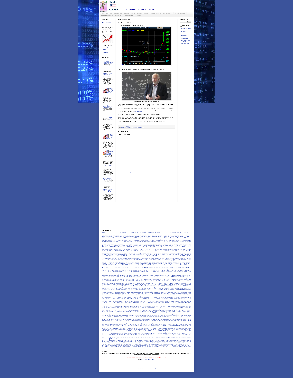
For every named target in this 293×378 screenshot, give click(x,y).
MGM (172, 297)
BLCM (172, 246)
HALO (167, 280)
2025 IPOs (159, 232)
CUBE (185, 259)
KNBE (186, 289)
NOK (156, 303)
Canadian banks (159, 250)
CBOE (137, 251)
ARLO (118, 241)
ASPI (169, 241)
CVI (125, 260)
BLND (188, 246)
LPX (115, 294)
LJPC (124, 293)
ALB (107, 237)
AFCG (124, 236)
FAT (179, 271)
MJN (116, 298)
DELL (175, 262)
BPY (168, 248)
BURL (155, 249)
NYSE (110, 306)
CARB (105, 251)
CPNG (137, 258)
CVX (136, 260)
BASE (158, 244)
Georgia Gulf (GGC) (163, 276)
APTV (166, 240)
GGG (188, 276)
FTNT (155, 275)
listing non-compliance (110, 293)
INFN (122, 285)
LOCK (166, 293)
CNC (153, 255)
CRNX (180, 258)
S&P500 (104, 49)
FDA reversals (130, 272)
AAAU (139, 233)
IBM (142, 284)
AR (174, 240)
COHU (103, 257)
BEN (147, 245)
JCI (118, 288)
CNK (159, 255)
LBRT (122, 292)
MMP (146, 298)
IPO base (109, 287)
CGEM (134, 253)
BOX (162, 248)
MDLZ (125, 297)
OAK (123, 306)
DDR (151, 262)
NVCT (157, 305)
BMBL (112, 248)
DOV (151, 264)
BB (166, 244)
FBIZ (182, 271)
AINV (166, 236)
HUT (113, 284)
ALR (156, 237)
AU (129, 242)
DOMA (143, 264)
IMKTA (183, 284)
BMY (125, 248)
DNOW (119, 264)
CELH (185, 251)
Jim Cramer (144, 288)
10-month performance (108, 232)
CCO (160, 251)
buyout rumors (182, 249)
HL (178, 281)
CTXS (181, 259)
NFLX (184, 302)
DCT (143, 262)
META (162, 297)
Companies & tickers (129, 15)
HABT (158, 280)
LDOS (129, 292)
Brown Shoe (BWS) (131, 249)
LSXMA (129, 294)
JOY (179, 288)
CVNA (127, 260)
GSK (114, 280)
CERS (122, 253)
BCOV (111, 245)
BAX (162, 244)
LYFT (184, 294)
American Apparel (116, 239)
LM (140, 293)
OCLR (135, 306)
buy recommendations (163, 249)
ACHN (130, 235)
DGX (108, 263)
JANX (103, 288)
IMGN (178, 284)
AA (137, 233)
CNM (161, 255)
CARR (114, 251)
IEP (159, 284)
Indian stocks (118, 285)
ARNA (130, 241)
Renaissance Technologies (137, 127)
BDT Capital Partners (123, 245)
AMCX (107, 239)
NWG (186, 305)
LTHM (139, 294)
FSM (143, 275)
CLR (105, 255)
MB (171, 296)
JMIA (154, 288)
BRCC (181, 248)
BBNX (179, 244)
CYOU (160, 260)
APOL (137, 240)
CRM (176, 258)
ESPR (149, 270)
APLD (130, 240)
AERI (120, 236)
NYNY (107, 306)
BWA (103, 250)
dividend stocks (161, 263)
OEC (151, 306)
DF (190, 262)
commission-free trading (138, 257)
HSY (188, 283)
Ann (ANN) (178, 239)
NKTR (132, 303)
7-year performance (125, 233)
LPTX (113, 294)
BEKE (145, 245)
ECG (164, 267)
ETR (175, 270)
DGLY (106, 263)
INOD (144, 285)
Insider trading (184, 31)
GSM (119, 280)
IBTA (145, 284)
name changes (155, 301)
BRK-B (120, 249)
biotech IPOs (142, 246)
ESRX (154, 270)
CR (151, 258)
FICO (175, 272)
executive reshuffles (143, 271)
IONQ (186, 285)
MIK (188, 297)
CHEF (156, 253)
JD (121, 288)
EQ (116, 270)
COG (185, 255)
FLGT (126, 274)
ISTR (164, 287)
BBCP (173, 244)
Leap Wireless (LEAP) (138, 292)
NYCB (105, 306)
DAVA (108, 262)
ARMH (123, 241)
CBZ (147, 251)
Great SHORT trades (185, 43)
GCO (118, 276)
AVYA (177, 242)
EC (156, 267)
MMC (141, 298)
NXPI (103, 306)
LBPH (119, 292)
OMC (105, 307)
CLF (176, 254)
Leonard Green (146, 292)
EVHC (114, 271)
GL (115, 278)
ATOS (117, 242)
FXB (174, 275)
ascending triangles (157, 241)
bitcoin (150, 246)
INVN (184, 285)
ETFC (168, 270)
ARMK (125, 241)
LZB (187, 294)
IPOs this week (117, 287)
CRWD (132, 259)
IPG (106, 287)
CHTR (110, 254)
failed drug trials (169, 271)
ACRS (149, 235)
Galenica (187, 275)
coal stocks (177, 255)
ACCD (120, 235)
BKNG (162, 246)
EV (183, 270)
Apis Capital (125, 240)
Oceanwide (132, 306)
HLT (181, 281)
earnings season (132, 267)
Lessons (139, 13)
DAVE (110, 262)
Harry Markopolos (184, 280)
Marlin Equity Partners (160, 296)
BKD (156, 246)
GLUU (150, 278)
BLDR (179, 246)
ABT (184, 233)
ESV (160, 270)
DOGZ (141, 264)
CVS (132, 260)
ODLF (147, 306)
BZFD (120, 250)
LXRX (178, 294)
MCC (186, 296)
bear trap (134, 245)
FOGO (168, 274)
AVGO (161, 242)
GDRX (131, 276)
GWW (151, 280)
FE (144, 272)
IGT (167, 284)
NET (160, 302)
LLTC (135, 293)
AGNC (156, 236)
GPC (135, 279)
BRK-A (117, 249)
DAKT (176, 260)
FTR (157, 275)
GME (164, 278)
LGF (162, 292)
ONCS (116, 307)
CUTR (117, 260)
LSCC (121, 294)
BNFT (127, 248)
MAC (108, 296)
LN (146, 293)
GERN (172, 276)
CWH (141, 260)
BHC (188, 245)
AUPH (138, 242)
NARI (164, 301)
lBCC (117, 292)
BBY (102, 245)
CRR (105, 259)
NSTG (118, 305)
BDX (130, 245)
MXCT (118, 301)
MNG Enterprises (153, 298)
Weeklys (139, 15)
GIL (110, 278)
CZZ (168, 260)
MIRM (114, 298)
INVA (173, 285)
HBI (109, 281)
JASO (108, 288)
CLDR (155, 254)
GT (124, 280)
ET (162, 270)
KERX (125, 289)
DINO (119, 263)
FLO (135, 274)
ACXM (158, 235)
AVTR (172, 242)
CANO (176, 250)
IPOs (113, 287)
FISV (103, 274)
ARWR (150, 241)
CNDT (155, 255)
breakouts (111, 249)
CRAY (153, 258)
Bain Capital (130, 244)
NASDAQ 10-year (172, 301)
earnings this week (139, 267)
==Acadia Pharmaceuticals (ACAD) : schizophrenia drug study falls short (108, 62)
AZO (113, 244)
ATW (128, 242)
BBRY (184, 244)
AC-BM (103, 235)
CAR (190, 250)
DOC (127, 264)
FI (163, 272)
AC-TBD (110, 235)
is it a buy (152, 287)
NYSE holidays (114, 306)
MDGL (120, 297)
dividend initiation (155, 263)
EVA (185, 270)
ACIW (140, 235)
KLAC (167, 289)
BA (118, 244)
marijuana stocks (142, 296)
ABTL (186, 233)
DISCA (123, 263)
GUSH (146, 280)
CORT (183, 257)
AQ (170, 240)
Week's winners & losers (186, 28)
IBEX (138, 284)
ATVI (126, 242)
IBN (144, 284)
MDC (115, 297)
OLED (188, 306)
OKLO (183, 306)
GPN (139, 279)
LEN (143, 292)
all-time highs (143, 237)
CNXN (174, 255)
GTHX (131, 280)
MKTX (124, 298)
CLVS (110, 255)
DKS (188, 263)
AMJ (122, 239)
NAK (142, 301)
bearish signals (138, 245)
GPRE (142, 279)
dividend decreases (139, 263)
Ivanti (170, 287)
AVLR (164, 242)
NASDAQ (105, 51)
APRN (164, 240)
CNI (157, 255)
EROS (147, 270)
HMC (185, 281)
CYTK (164, 260)
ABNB (175, 233)
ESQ (151, 270)
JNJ (158, 288)
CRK (174, 258)
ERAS (136, 270)
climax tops (179, 254)
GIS (114, 278)
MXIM (120, 301)
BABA (120, 244)
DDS (153, 262)
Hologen (117, 283)
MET (159, 297)
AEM (116, 236)
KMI (182, 289)
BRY (139, 249)
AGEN (142, 236)
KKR (164, 289)
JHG (139, 288)
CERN (119, 253)
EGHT (187, 267)
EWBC (120, 271)
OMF (109, 307)
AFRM (138, 236)
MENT (146, 297)
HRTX (179, 283)
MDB (113, 297)
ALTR (165, 237)
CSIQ (150, 259)
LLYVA (138, 293)
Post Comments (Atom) (128, 172)
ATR (121, 242)
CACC (133, 250)
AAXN (161, 233)
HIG (151, 281)
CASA (119, 251)
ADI (177, 235)
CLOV (103, 255)
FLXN (144, 274)
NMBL (144, 303)
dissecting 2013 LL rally (131, 263)
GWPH (148, 280)
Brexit (115, 249)
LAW (107, 292)
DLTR (107, 264)
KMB (180, 289)
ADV (107, 236)
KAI (107, 289)
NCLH (126, 302)
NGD (190, 302)
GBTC (107, 276)
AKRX (188, 236)
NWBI (184, 305)
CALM (155, 250)
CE (176, 251)
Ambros (189, 237)
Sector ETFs (118, 15)
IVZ (171, 287)
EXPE (155, 271)
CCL (158, 251)
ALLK (147, 237)
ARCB (176, 240)
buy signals (170, 249)
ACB (118, 235)
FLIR (128, 274)
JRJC (183, 288)
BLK (183, 246)
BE (131, 245)
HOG (109, 283)
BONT (159, 248)
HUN (109, 284)
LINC (105, 293)
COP (169, 257)
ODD (144, 306)
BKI (160, 246)
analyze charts (161, 239)
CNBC (140, 255)
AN (155, 239)
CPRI (139, 258)
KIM (145, 289)
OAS (125, 306)
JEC (131, 288)
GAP (105, 276)
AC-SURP (107, 235)
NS (113, 305)
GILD (112, 278)
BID (111, 246)
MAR (128, 296)
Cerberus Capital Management (110, 253)
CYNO (157, 260)
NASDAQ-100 (104, 302)
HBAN (105, 281)
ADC (170, 235)
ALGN (125, 237)
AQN (172, 240)
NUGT (145, 305)
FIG (177, 272)
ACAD (115, 235)
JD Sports (124, 288)
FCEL (105, 272)
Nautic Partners (114, 302)
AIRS (172, 236)
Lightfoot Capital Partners (185, 292)
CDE (164, 251)
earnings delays (111, 267)
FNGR (156, 274)
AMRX (140, 239)
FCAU (103, 272)
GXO (153, 280)
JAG (181, 287)
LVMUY (163, 294)
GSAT (107, 280)
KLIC (178, 289)
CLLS (188, 254)
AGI (146, 236)
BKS (166, 246)
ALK (134, 237)
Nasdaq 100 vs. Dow (187, 301)
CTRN (174, 259)
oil (171, 306)
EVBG (187, 270)
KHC (143, 289)
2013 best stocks (127, 232)
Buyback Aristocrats (175, 249)
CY (150, 260)
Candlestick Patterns (129, 13)
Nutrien (149, 305)
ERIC (140, 270)
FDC (138, 272)
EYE (164, 271)
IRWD (148, 287)
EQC (118, 270)
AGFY (145, 236)
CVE (123, 260)
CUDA (190, 259)
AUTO (143, 242)
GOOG (126, 279)
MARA (130, 296)
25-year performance (164, 232)
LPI (109, 294)
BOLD (157, 248)
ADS (190, 235)
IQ (122, 287)
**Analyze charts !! (184, 37)
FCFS (108, 272)
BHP (109, 246)
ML (126, 298)
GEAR (138, 276)
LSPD (124, 294)
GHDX (104, 278)
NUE (142, 305)
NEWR (176, 302)
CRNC (178, 258)
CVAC (119, 260)
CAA (129, 250)
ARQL (140, 241)
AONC (105, 240)
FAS (175, 271)
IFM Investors (164, 284)
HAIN (160, 280)
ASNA (165, 241)
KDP (123, 289)
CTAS (163, 259)
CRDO (163, 258)
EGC (185, 267)
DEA (156, 262)
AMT (142, 239)
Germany (168, 276)
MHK (186, 297)
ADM (179, 235)
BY (110, 250)
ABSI (182, 233)
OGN (164, 306)
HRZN (182, 283)
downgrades (176, 264)
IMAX (176, 284)
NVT (174, 305)
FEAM (146, 272)
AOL (190, 239)
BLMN (185, 246)
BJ (153, 246)
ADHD (175, 235)
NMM (146, 303)
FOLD (171, 274)
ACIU (138, 235)
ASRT (172, 241)
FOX (181, 274)
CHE (154, 253)
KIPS (158, 289)
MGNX (175, 297)
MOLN (183, 298)
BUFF (153, 249)
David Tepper (118, 262)
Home (102, 13)
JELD (135, 288)
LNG (152, 293)
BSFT (142, 249)
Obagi (127, 306)
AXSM (107, 244)
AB (162, 233)
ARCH (178, 240)
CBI (132, 251)
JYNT (105, 289)
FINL (182, 272)
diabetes (116, 263)
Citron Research (130, 254)
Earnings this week (185, 29)
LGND (169, 292)
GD (122, 276)
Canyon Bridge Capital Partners (183, 250)
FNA (152, 274)
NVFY (164, 305)
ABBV (166, 233)
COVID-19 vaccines (125, 258)
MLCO (128, 298)
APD (113, 240)
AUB (131, 242)
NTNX (128, 305)
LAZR (114, 292)
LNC (148, 293)
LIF (180, 292)
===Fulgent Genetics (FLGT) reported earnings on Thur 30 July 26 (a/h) (108, 191)
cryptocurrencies (139, 259)
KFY (137, 289)
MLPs (138, 298)
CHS (108, 254)
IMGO (181, 284)
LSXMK (132, 294)
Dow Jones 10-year (158, 264)
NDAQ (136, 302)
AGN (154, 236)
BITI (152, 246)
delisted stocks (167, 262)
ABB (164, 233)
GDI (126, 276)
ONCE (113, 307)
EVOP (116, 271)
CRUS (124, 259)
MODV (176, 298)
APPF (150, 240)
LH (170, 292)
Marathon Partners (135, 296)
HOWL (153, 283)
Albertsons (110, 237)
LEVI (156, 292)
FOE (166, 274)
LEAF (133, 292)
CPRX (144, 258)
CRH (170, 258)
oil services (178, 306)
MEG (137, 297)
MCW (111, 297)
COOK (159, 257)
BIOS (138, 246)
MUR (105, 301)
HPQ (163, 283)
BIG (115, 246)
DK (184, 263)
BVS (189, 249)
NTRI (134, 305)
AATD (158, 233)
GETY (176, 276)
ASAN (153, 241)
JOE (172, 288)
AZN (111, 244)
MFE (163, 297)
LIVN (122, 293)
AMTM (147, 239)
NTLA (125, 305)
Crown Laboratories (187, 258)
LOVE (190, 293)
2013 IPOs (133, 232)
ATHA (190, 241)
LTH (136, 294)
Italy (166, 287)
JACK (179, 287)
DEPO (181, 262)
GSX (123, 280)
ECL (168, 267)
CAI (141, 250)
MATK (169, 296)
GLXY (155, 278)
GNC (169, 278)
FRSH (130, 275)
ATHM (103, 242)
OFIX (159, 306)
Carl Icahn (111, 251)
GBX (112, 276)
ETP (173, 270)
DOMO (146, 264)
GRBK (159, 279)
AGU (159, 236)
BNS (132, 248)
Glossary (146, 13)
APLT (133, 240)
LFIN (158, 292)
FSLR (138, 275)
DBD (128, 262)
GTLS (137, 280)
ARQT (143, 241)
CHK (190, 253)
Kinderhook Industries (153, 289)
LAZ (111, 292)
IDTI (157, 284)
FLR (137, 274)
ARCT (185, 240)
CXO (147, 260)
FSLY (141, 275)
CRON (183, 258)
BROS (127, 249)
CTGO (167, 259)
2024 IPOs (154, 232)
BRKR (122, 249)
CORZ (185, 257)
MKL (119, 298)
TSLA (143, 127)
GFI (180, 276)
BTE (147, 249)
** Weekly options (184, 38)
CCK (156, 251)
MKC (118, 298)
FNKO (159, 274)
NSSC (116, 305)
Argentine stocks (107, 241)
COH (187, 255)
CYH (155, 260)
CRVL (127, 259)
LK (125, 293)
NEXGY (179, 302)
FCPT (113, 272)
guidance (143, 280)
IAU (132, 284)
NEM (149, 302)
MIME (190, 297)
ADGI (172, 235)
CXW (149, 260)
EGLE (190, 267)
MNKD (159, 298)
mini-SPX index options (108, 298)
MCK (105, 297)
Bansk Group (143, 244)
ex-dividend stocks (126, 271)
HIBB (150, 281)
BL (170, 246)
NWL (188, 305)
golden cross (123, 127)
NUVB (152, 305)
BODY (146, 248)
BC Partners (106, 245)
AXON (103, 244)
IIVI (172, 284)
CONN (154, 257)
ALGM (123, 237)
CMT (134, 255)
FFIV (156, 272)
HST (186, 283)
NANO (159, 301)
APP (139, 240)
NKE (127, 303)
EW (118, 271)
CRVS (129, 259)
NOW (177, 303)
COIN (106, 257)
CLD (153, 254)
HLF (180, 281)
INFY (133, 285)
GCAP (114, 276)
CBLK (134, 251)
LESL (151, 292)
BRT (137, 249)
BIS (147, 246)
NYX (120, 306)
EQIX (123, 270)
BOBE (141, 248)
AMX (151, 239)
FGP (161, 272)
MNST (164, 298)
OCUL (142, 306)
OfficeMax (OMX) (155, 306)
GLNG (128, 278)
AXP (105, 244)
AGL (152, 236)
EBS (154, 267)
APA (109, 240)
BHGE (103, 246)
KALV (115, 289)
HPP (161, 283)
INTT (169, 285)
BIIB (128, 246)
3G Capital (179, 232)
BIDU (113, 246)
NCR (134, 302)
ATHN (105, 242)
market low (147, 296)
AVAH (155, 242)
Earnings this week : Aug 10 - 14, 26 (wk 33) (111, 90)
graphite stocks (155, 279)
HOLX (120, 283)
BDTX (128, 245)
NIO (125, 303)
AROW (138, 241)
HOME (122, 283)
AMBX (103, 239)
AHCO (161, 236)
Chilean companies (170, 253)
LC (123, 292)
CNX (169, 255)
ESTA (156, 270)
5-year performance (110, 233)
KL (165, 289)
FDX (143, 272)
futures (169, 275)
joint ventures (175, 288)
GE (135, 276)
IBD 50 (136, 284)
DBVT (134, 262)
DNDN (113, 264)
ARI (114, 241)
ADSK (103, 236)
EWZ (122, 271)
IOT (190, 285)
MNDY (148, 298)
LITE (115, 293)
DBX (136, 262)
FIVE (111, 274)
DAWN (122, 262)
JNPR (160, 288)
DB (126, 262)
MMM (144, 298)
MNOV (162, 298)
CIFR (121, 254)
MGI (170, 297)
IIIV (170, 284)
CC (149, 251)
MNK (157, 298)
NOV (166, 303)
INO (141, 285)
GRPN (187, 279)
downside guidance (182, 264)
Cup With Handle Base (106, 260)
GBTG (110, 276)
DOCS (129, 264)
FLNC (133, 274)
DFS (103, 263)
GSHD (112, 280)
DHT (114, 263)
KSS (139, 291)
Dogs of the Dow (137, 264)
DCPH (141, 262)
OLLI (190, 306)
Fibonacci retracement (170, 272)
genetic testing (151, 276)
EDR (177, 267)
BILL (132, 246)
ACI (134, 235)
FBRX (190, 271)
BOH (148, 248)
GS (105, 280)
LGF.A (164, 292)
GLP (141, 278)
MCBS (183, 296)
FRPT (128, 275)
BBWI (190, 244)
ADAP (166, 235)
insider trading (150, 285)
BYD (112, 250)
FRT (134, 275)
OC (129, 306)
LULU (143, 294)
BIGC (126, 246)
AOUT (107, 240)
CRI (172, 258)
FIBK (165, 272)
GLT (145, 278)
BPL (167, 248)
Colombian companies (118, 257)
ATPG (119, 242)
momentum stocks (188, 298)
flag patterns (120, 274)
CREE (166, 258)
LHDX (172, 292)
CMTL (136, 255)
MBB (173, 296)
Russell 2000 (106, 54)
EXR (160, 271)
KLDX (174, 289)
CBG (130, 251)
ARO (135, 241)
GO (175, 278)
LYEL (182, 294)
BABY (122, 244)
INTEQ (166, 285)
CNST (167, 255)
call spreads (151, 250)
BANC (135, 244)
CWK (143, 260)
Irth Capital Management (142, 287)
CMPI (132, 255)
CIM (122, 254)
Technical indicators (180, 13)
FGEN (159, 272)
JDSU (129, 288)
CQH (148, 258)
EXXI (162, 271)
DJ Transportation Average (177, 263)
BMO (118, 248)
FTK (153, 275)
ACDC (127, 235)
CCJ (154, 251)
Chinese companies (185, 253)
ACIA (136, 235)
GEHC (140, 276)
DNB (111, 264)
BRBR (178, 248)
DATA (188, 260)
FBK (184, 271)
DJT (183, 263)
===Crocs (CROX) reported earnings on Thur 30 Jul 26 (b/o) (107, 106)
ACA (113, 235)
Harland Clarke (177, 280)
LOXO (105, 294)
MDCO (118, 297)
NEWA (174, 302)
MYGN (125, 301)
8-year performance (132, 233)
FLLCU (130, 274)
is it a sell (157, 287)
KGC (141, 289)
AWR (181, 242)
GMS (166, 278)
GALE (184, 275)
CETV (125, 253)
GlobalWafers (132, 278)
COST (190, 257)
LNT (162, 293)
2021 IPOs (146, 232)
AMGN (120, 239)
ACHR (132, 235)
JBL (114, 288)
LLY (136, 293)
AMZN (153, 239)
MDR (128, 297)
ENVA (105, 270)
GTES (129, 280)
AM (174, 237)
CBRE (141, 251)
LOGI (171, 293)
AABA (142, 233)
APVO (169, 240)
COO (157, 257)
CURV (114, 260)
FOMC (173, 274)
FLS (139, 274)
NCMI (129, 302)
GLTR (148, 278)
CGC (132, 253)
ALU (166, 237)
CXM (145, 260)
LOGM (173, 293)
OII (170, 306)
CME (124, 255)
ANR (181, 239)
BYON (117, 250)
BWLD (105, 250)
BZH (122, 250)
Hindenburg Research (173, 281)
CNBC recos (149, 255)
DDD (146, 262)
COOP (162, 257)
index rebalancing (113, 285)
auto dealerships (147, 242)
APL (128, 240)
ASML (163, 241)
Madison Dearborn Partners (117, 296)
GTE (126, 280)
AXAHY (183, 242)
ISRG (162, 287)
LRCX (119, 294)
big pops (123, 246)
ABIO (173, 233)
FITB (106, 274)
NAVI (120, 302)
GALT (190, 275)
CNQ (165, 255)
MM (139, 298)
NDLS (138, 302)
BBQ (182, 244)
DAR (186, 260)
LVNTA (166, 294)
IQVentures (125, 287)
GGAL (186, 276)
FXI (177, 275)
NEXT (182, 302)
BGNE (185, 245)
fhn (162, 272)
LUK (141, 294)
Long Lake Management (182, 293)
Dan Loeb (183, 260)
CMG (126, 255)
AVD (157, 242)
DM (109, 264)
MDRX (130, 297)
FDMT (141, 272)
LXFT (174, 294)
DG (104, 263)
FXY (179, 275)
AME (112, 239)
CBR (139, 251)
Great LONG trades (156, 13)
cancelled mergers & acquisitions (169, 250)
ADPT (188, 235)
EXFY (151, 271)
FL (116, 274)
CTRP (176, 259)
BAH (126, 244)
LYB (180, 294)
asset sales (175, 241)
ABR (180, 233)
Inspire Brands (158, 285)
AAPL (152, 233)
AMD (110, 239)
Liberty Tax (177, 292)
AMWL (149, 239)
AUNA (136, 242)
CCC (151, 251)
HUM (107, 284)
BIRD (146, 246)
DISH (126, 263)
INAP (190, 284)
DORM (149, 264)
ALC (113, 237)
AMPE (129, 239)
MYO (129, 301)
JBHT (112, 288)
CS (145, 259)
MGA (168, 297)
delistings (172, 262)
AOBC (188, 239)
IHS (169, 284)
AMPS (132, 239)
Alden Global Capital (117, 237)
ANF (173, 239)
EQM (125, 270)
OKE (181, 306)
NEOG (151, 302)
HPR (165, 283)
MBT (179, 296)
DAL (178, 260)
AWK (179, 242)
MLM (133, 298)
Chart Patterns (118, 13)
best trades (169, 245)
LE (131, 292)
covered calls (112, 258)
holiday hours (112, 283)
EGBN (183, 267)
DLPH (105, 264)
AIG (164, 236)
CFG (128, 253)
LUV (154, 294)
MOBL (171, 298)
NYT (118, 306)
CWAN (138, 260)
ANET (171, 239)
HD (118, 281)
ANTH (183, 239)
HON (125, 283)
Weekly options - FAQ (185, 40)
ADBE (168, 235)
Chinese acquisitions (178, 253)
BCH (109, 245)
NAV (118, 302)
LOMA (176, 293)
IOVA (103, 287)
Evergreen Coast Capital (106, 271)
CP (129, 258)
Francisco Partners (105, 275)
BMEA (116, 248)
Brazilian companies (173, 248)
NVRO (170, 305)
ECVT (171, 267)
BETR (172, 245)
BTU (149, 249)
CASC (122, 251)
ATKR (109, 242)
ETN (172, 270)
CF (126, 253)
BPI (165, 248)
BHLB (107, 246)
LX (171, 294)
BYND (115, 250)
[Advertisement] (152, 5)
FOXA (183, 274)
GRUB (190, 279)
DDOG (148, 262)
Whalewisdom (138, 111)
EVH (111, 271)
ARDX (190, 240)
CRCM (160, 258)
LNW (164, 293)
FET (151, 272)
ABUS (188, 233)
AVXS (174, 242)
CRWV (135, 259)
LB (115, 292)
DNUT (123, 264)
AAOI (148, 233)
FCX (115, 272)
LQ (117, 294)
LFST (160, 292)
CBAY (128, 251)
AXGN (186, 242)
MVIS (107, 301)
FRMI (121, 275)
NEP (156, 302)
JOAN (165, 288)
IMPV (188, 284)
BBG (175, 244)
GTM (139, 280)
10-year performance (116, 232)
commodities (146, 257)
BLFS (181, 246)
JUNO (190, 288)
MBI (174, 296)
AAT (156, 233)
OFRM (161, 306)
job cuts (167, 288)
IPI (107, 287)
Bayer (165, 244)
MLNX (135, 298)
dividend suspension (168, 263)
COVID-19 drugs (118, 258)
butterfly (158, 249)
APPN (161, 240)
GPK (137, 279)
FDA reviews (135, 272)
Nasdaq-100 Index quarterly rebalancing (107, 179)
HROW (173, 283)
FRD (110, 275)
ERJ (142, 270)
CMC (115, 255)
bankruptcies (138, 244)
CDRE (169, 251)
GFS (182, 276)
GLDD (120, 278)
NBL (122, 302)
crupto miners (120, 259)
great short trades (173, 279)
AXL (188, 242)
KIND (148, 289)
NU (138, 305)
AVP (168, 242)
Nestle (158, 302)
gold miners (184, 278)
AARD (154, 233)
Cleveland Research (171, 254)
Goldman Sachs (122, 279)
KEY (136, 289)
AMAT (177, 237)
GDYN (134, 276)
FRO (123, 275)
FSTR (145, 275)
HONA (127, 283)
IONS (188, 285)
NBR (124, 302)
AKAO (178, 236)
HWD (120, 284)
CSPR (154, 259)
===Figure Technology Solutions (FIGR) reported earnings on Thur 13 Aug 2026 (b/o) (108, 75)
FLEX (123, 274)
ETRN (178, 270)
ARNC (133, 241)
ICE (147, 284)
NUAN (140, 305)
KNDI (190, 289)
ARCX (187, 240)
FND (154, 274)
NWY (190, 305)
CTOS (171, 259)
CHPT (105, 254)
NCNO (131, 302)
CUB (183, 259)
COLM (113, 257)
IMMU (186, 284)
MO (168, 298)
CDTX (172, 251)
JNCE (156, 288)
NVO (166, 305)
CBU (146, 251)
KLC (172, 289)
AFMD (136, 236)
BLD (174, 246)
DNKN (116, 264)
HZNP (125, 284)
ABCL (171, 233)
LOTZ (188, 293)
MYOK (132, 301)
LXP (175, 294)
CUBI (188, 259)
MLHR (131, 298)
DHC (110, 263)
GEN (142, 276)
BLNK (190, 246)
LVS (168, 294)
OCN (138, 306)
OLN (102, 307)
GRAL (151, 279)
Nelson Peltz (145, 302)
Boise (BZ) (151, 248)
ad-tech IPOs (162, 235)
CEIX (180, 251)
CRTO (110, 259)
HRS (175, 283)
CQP (150, 258)
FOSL (176, 274)
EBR (153, 267)
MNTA (167, 298)
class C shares (149, 254)
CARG (108, 251)
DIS (121, 263)
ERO (144, 270)
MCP (109, 297)
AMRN (134, 239)
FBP (186, 271)
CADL (135, 250)
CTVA (179, 259)
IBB (133, 284)
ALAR (105, 237)
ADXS (112, 236)
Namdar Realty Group (147, 301)
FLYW (148, 274)
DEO (179, 262)
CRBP (156, 258)
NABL (135, 301)
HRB (167, 283)
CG (129, 253)
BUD (151, 249)
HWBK (118, 284)
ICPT (152, 284)
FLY (145, 274)
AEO (118, 236)
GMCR (161, 278)
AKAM (176, 236)
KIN (146, 289)
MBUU (181, 296)
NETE (162, 302)
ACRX (152, 235)
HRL (171, 283)
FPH (185, 274)
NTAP (120, 305)
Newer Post (120, 169)
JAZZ (110, 288)
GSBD (109, 280)
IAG (129, 284)
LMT (145, 293)
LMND (142, 293)
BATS (160, 244)
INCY (103, 285)
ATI (107, 242)
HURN (111, 284)
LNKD (160, 293)
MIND (103, 298)
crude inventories (115, 259)
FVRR (172, 275)
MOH (181, 298)
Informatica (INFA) (129, 285)
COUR (108, 258)
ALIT (129, 237)
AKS (190, 236)
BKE (158, 246)
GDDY (124, 276)
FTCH (149, 275)
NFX (187, 302)
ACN (145, 235)
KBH (119, 289)
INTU (171, 285)
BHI (105, 246)
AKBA (181, 236)
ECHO (166, 267)
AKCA (183, 236)
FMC (150, 274)
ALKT (138, 237)
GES (174, 276)
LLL (130, 293)
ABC (168, 233)
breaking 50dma (107, 249)
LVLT (159, 294)
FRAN (190, 274)
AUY (151, 242)
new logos (171, 302)
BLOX (107, 248)
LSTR (126, 294)
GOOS (133, 279)
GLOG (136, 278)
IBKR (140, 284)
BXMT (109, 250)
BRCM (186, 248)
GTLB (135, 280)
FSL (136, 275)
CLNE (190, 254)
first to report (187, 272)
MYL (127, 301)
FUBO (161, 275)
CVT (134, 260)
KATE (117, 289)
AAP (150, 233)
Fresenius (115, 275)
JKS (152, 288)
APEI (115, 240)
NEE (142, 302)
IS (149, 287)
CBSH (143, 251)
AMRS (137, 239)
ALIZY (132, 237)
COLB (108, 257)
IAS (130, 284)
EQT (127, 270)
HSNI (184, 283)
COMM (124, 257)
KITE (160, 289)
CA (127, 250)
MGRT (182, 297)
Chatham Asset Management (146, 253)
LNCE (150, 293)
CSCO (147, 259)
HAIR (162, 280)
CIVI (134, 254)
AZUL (116, 244)
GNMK (171, 278)
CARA (103, 251)
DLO (103, 264)
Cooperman (166, 257)
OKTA (185, 306)
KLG (176, 289)
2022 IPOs (150, 232)
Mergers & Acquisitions (107, 15)
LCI (125, 292)
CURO (112, 260)
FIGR (179, 272)
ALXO (173, 237)
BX (107, 250)
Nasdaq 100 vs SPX (179, 301)
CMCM (118, 255)
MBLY (177, 296)
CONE (152, 257)
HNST (104, 283)
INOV (146, 285)
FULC (167, 275)
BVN (187, 249)
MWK (113, 301)
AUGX (133, 242)
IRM (131, 287)
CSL (152, 259)
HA (156, 280)
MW (109, 301)
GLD (117, 278)
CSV (159, 259)
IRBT (129, 287)
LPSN (111, 294)
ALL (140, 237)
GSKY (116, 280)
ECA (158, 267)
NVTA (176, 305)
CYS (162, 260)
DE (154, 262)
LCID (127, 292)
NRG (110, 305)
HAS (188, 280)
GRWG (103, 280)
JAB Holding (175, 287)
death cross (159, 262)
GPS (147, 279)
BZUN (124, 250)
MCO (107, 297)
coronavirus (172, 257)
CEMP (187, 251)
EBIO (151, 267)
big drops (118, 246)
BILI (130, 246)
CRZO (144, 259)
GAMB (103, 276)
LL (128, 293)
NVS (172, 305)
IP (104, 287)
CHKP (103, 254)
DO (125, 264)
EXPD (153, 271)
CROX (103, 259)
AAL (144, 233)
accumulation (123, 235)
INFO (125, 285)
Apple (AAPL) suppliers (156, 240)
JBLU (116, 288)
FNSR (161, 274)
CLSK (107, 255)
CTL (169, 259)
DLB (190, 263)
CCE (153, 251)
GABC (182, 275)
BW (190, 249)
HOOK (139, 283)
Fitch (108, 274)
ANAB (157, 239)
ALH (127, 237)
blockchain (104, 248)
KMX (184, 289)
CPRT (142, 258)
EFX (181, 267)
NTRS (136, 305)
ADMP (183, 235)
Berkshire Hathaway (151, 245)
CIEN (119, 254)
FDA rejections (124, 272)
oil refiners (174, 306)
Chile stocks (164, 253)
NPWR (185, 303)
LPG (107, 294)
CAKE (143, 250)
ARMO (128, 241)
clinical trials (184, 254)
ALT (160, 237)
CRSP (108, 259)
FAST (178, 271)
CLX (111, 255)
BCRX (114, 245)
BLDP (176, 246)
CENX (103, 253)
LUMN (146, 294)
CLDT (158, 254)
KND (188, 289)
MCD (188, 296)
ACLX (143, 235)
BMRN (123, 248)
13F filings (122, 232)
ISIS (160, 287)
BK (154, 246)
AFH (132, 236)
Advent (109, 236)
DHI (112, 263)
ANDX (168, 239)
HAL (164, 280)
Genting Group (157, 276)
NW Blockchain (180, 305)
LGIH (166, 292)
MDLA (123, 297)
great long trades (165, 279)
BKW (168, 246)
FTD (151, 275)
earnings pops (124, 267)
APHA (122, 240)
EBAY (148, 267)
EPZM (114, 270)
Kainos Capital (111, 289)
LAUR (105, 292)
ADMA (181, 235)
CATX (126, 251)
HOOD (136, 283)
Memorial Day (142, 297)
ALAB (103, 237)
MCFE (190, 296)
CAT (124, 251)
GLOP (139, 278)
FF (154, 272)
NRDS (106, 305)
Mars (165, 296)
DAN (180, 260)
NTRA (132, 305)
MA (106, 296)
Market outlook (106, 47)
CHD (152, 253)
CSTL (157, 259)
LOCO (168, 293)
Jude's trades (186, 288)
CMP (129, 255)
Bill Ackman (135, 246)
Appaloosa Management (144, 240)
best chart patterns (159, 245)
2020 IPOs (142, 232)
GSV (121, 280)
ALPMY (154, 237)
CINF (124, 254)
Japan (105, 288)
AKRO (185, 236)
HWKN (122, 284)
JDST (127, 288)
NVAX (154, 305)
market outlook (153, 296)
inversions (176, 285)
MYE (123, 301)
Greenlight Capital (179, 279)
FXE (176, 275)
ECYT (173, 267)
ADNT (186, 235)
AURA (140, 242)
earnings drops (117, 267)
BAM (133, 244)
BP (163, 248)
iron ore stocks (134, 287)
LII (190, 292)
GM (159, 278)
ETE (165, 270)
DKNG (186, 263)
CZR (166, 260)
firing (183, 272)
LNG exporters (156, 293)
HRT (177, 283)
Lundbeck (149, 294)
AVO (166, 242)
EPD (110, 270)
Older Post (172, 169)
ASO (167, 241)
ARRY (145, 241)
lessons (153, 292)
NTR (130, 305)
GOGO (178, 278)
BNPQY (130, 248)
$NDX (103, 232)
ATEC (188, 241)
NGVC (110, 303)
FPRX (187, 274)
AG (140, 236)
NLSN (139, 303)
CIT (126, 254)
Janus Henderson (188, 287)
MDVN (135, 297)
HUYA (115, 284)
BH (186, 245)
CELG (182, 251)
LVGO (157, 294)
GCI (116, 276)
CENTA (190, 251)
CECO (178, 251)
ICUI (153, 284)
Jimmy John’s (148, 288)
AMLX (127, 239)
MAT (167, 296)
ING (135, 285)
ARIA (116, 241)
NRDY (108, 305)
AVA (153, 242)
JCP (120, 288)
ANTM (185, 239)
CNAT (138, 255)
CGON (136, 253)
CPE (133, 258)
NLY (141, 303)
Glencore (125, 278)
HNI (102, 283)
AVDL (159, 242)
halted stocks (170, 280)
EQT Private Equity (131, 270)
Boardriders (138, 248)
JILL (141, 288)
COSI (187, 257)
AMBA (184, 237)
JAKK (184, 287)
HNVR (107, 283)
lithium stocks (118, 293)
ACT (154, 235)
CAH (140, 250)
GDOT (128, 276)
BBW (188, 244)
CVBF (121, 260)
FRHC (118, 275)
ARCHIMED (182, 240)
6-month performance (118, 233)
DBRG (131, 262)
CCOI (162, 251)
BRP (136, 249)
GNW (174, 278)
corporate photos (178, 257)
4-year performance (184, 232)
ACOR (147, 235)
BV (185, 249)
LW (170, 294)
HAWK (190, 280)
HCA (111, 281)
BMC (114, 248)
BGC (178, 245)
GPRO (144, 279)
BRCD (183, 248)
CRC (158, 258)
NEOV (153, 302)
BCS (116, 245)
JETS (137, 288)
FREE (112, 275)
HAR (174, 280)
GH (102, 278)
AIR (168, 236)
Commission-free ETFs (185, 44)
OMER (107, 307)
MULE (103, 301)
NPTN (182, 303)
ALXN (170, 237)
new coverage (166, 302)
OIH (168, 306)
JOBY (170, 288)
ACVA (156, 235)
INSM (154, 285)
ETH (170, 270)
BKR (164, 246)
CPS (146, 258)
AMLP (125, 239)
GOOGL (129, 279)
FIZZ (115, 274)
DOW (153, 264)
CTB (165, 259)
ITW (168, 287)
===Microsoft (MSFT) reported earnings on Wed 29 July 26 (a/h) (107, 167)
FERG (149, 272)
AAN (146, 233)
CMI (127, 255)
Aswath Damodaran (183, 241)
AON (103, 240)
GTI (133, 280)
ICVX (155, 284)
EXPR (158, 271)
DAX (124, 262)
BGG (183, 245)
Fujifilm (164, 275)
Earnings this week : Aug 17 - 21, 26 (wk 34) (111, 136)
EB (146, 267)
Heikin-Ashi (109, 13)
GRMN (184, 279)
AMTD (144, 239)
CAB (131, 250)
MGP (177, 297)
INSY (162, 285)
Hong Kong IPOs (132, 283)
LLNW (132, 293)
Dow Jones (105, 52)
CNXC (172, 255)
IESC (161, 284)
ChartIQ (139, 253)
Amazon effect (180, 237)
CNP (163, 255)
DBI (129, 262)
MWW (116, 301)
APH (119, 240)
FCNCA (110, 272)
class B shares (144, 254)
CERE (117, 253)
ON (111, 307)
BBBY (171, 244)
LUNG (152, 294)
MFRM (166, 297)
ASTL (178, 241)
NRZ (112, 305)
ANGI (175, 239)
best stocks (165, 245)
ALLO (149, 237)
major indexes (124, 296)
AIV (173, 236)
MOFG (179, 298)
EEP (179, 267)
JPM (181, 288)
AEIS (114, 236)
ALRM (158, 237)
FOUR (179, 274)
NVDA (159, 305)
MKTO (122, 298)
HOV (142, 283)
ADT (105, 236)
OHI (165, 306)
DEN (177, 262)
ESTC (158, 270)
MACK (110, 296)
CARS (117, 251)
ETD (164, 270)
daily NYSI (172, 260)
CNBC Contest (144, 255)
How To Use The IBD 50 (147, 283)
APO (135, 240)
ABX (190, 233)
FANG (174, 271)
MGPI (179, 297)
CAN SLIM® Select (167, 13)
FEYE (153, 272)
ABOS (178, 233)
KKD (162, 289)
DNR (121, 264)
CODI (181, 255)
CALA (148, 250)
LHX (174, 292)
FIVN (113, 274)
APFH (118, 240)
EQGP (120, 270)
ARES (103, 241)
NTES (123, 305)
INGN (137, 285)
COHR (190, 255)
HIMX (168, 281)
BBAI (168, 244)
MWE (111, 301)
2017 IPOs (137, 232)
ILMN (174, 284)
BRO (124, 249)
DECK (163, 262)
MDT (132, 297)
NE (140, 302)
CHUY (112, 254)
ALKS (136, 237)
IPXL (121, 287)
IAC (127, 284)
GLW (152, 278)
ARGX (112, 241)
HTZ (103, 284)
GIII (108, 278)
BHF (190, 245)
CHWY (115, 254)
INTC (164, 285)
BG (176, 245)
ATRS (123, 242)
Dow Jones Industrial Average (167, 264)
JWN (103, 289)
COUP (105, 258)
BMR (120, 248)
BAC (124, 244)
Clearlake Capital (165, 254)
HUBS (105, 284)
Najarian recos (139, 301)
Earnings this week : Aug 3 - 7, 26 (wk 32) (111, 152)
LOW (103, 294)
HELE (137, 281)
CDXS (174, 251)
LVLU (161, 294)
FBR (188, 271)
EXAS (131, 271)
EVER (190, 270)
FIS (190, 272)
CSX (161, 259)
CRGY (168, 258)
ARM (120, 241)
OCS (140, 306)
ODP (149, 306)
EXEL (148, 271)
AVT (170, 242)
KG (139, 289)
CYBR (153, 260)
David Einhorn (113, 262)
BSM (143, 249)
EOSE (108, 270)
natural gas (109, 302)
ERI (138, 270)
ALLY (151, 237)
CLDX (160, 254)
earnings (105, 267)
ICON (149, 284)
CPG (135, 258)
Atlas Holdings (113, 242)
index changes (106, 285)
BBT (186, 244)
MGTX (184, 297)
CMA (113, 255)
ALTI (162, 237)
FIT (104, 274)
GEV (178, 276)
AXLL (190, 242)
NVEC (162, 305)
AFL (134, 236)
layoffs (109, 292)
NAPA (162, 301)
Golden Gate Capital (115, 279)
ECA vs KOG (161, 267)
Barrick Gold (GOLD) (150, 244)
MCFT (103, 297)
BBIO (177, 244)
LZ (185, 294)
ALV (168, 237)
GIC (106, 278)
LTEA (135, 294)
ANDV (166, 239)
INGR (139, 285)
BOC (144, 248)
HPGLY (159, 283)
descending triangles (186, 262)
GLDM (122, 278)
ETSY (180, 270)
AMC (105, 239)
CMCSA (120, 255)
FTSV (159, 275)
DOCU (132, 264)
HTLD (190, 283)
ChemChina (160, 253)
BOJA (154, 248)
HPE (156, 283)
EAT (145, 267)
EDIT (175, 267)
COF (183, 255)
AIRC (170, 236)
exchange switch (135, 271)
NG (188, 302)
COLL (111, 257)
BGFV (180, 245)
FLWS (141, 274)
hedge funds (129, 127)
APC (111, 240)
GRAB (149, 279)
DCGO (138, 262)
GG (184, 276)
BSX (145, 249)
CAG (137, 250)
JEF (133, 288)
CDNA (167, 251)
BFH (174, 245)
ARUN (148, 241)
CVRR (130, 260)
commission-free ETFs (129, 257)
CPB (131, 258)
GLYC (157, 278)
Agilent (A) (149, 236)
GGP (190, 276)
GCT (120, 276)
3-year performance (172, 232)
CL (135, 254)
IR (127, 287)
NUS (147, 305)
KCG (121, 289)
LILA (103, 293)
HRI (169, 283)
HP (154, 283)
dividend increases (147, 263)
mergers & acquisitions (152, 297)
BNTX (135, 248)
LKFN (127, 293)
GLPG (143, 278)
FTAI (147, 275)
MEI (139, 297)
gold (180, 278)
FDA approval (119, 272)
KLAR (170, 289)
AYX (109, 244)
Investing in (180, 285)
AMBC (187, 237)
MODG (173, 298)
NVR (168, 305)
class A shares (139, 254)
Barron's (155, 244)
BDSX (118, 245)
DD (144, 262)
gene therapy (146, 276)
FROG (125, 275)
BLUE (109, 248)
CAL (145, 250)
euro (182, 270)
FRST (132, 275)
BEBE (143, 245)
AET (122, 236)
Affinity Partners (128, 236)
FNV (164, 274)
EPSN (112, 270)
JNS (162, 288)
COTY (103, 258)
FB (181, 271)
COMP (149, 257)
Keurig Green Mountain (131, 289)
